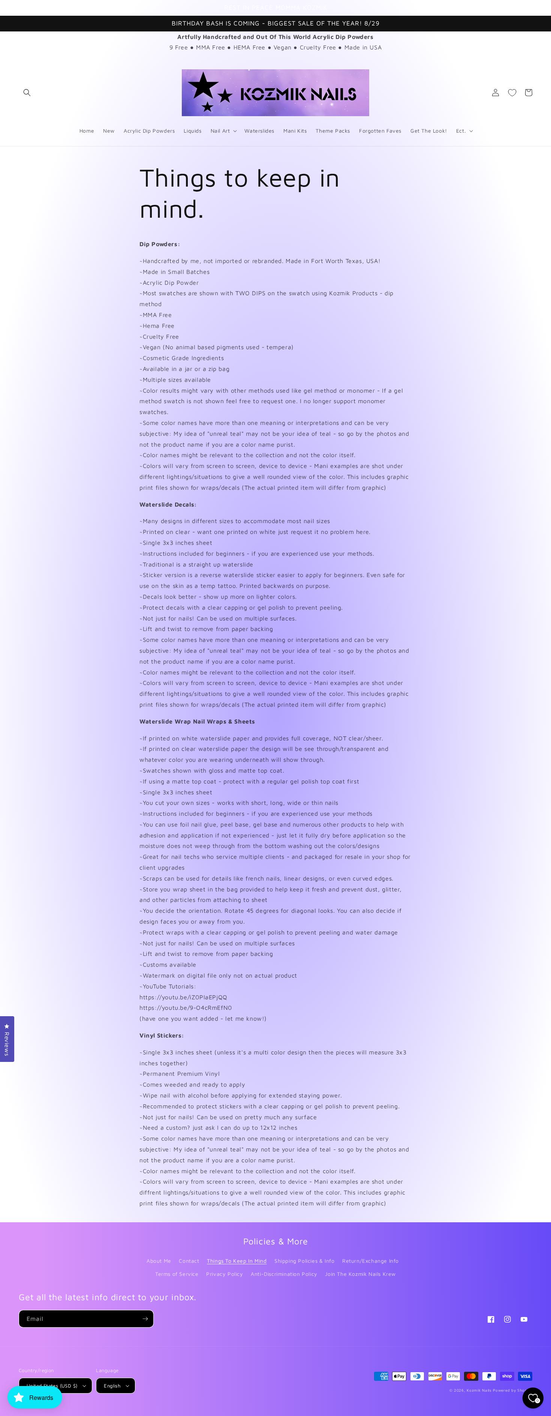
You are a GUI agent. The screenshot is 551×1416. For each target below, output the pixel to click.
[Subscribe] (145, 1319)
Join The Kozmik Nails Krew (360, 1274)
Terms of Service (177, 1274)
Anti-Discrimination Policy (284, 1274)
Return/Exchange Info (370, 1261)
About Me (159, 1261)
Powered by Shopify (512, 1390)
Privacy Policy (224, 1274)
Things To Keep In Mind (237, 1261)
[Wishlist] (512, 92)
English (112, 1386)
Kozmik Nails (479, 1390)
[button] (27, 92)
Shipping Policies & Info (304, 1261)
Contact (189, 1261)
